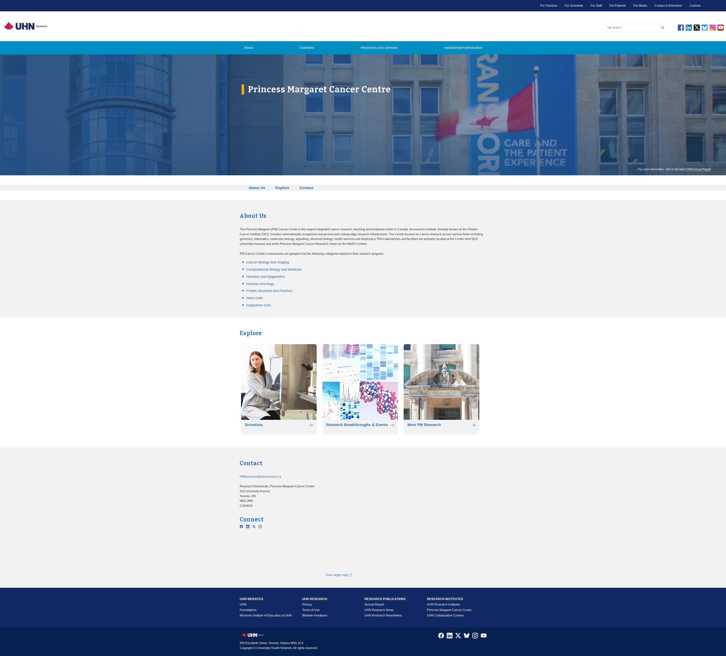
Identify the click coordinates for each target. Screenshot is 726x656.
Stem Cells (254, 298)
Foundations (248, 610)
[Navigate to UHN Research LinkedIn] (449, 636)
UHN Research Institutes (443, 604)
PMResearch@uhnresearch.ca (260, 476)
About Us (257, 188)
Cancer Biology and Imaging (267, 262)
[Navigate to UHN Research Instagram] (475, 636)
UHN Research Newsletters (383, 615)
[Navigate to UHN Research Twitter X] (458, 636)
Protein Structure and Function (269, 291)
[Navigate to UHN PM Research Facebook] (241, 526)
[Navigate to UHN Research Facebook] (441, 636)
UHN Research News (379, 610)
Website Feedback (314, 615)
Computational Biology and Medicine (274, 269)
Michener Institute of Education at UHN (266, 615)
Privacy (307, 604)
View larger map (337, 575)
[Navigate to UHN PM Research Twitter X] (254, 526)
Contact (306, 188)
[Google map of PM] (405, 523)
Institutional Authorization (463, 48)
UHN (243, 604)
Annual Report (374, 604)
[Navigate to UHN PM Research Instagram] (260, 526)
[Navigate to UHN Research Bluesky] (466, 636)
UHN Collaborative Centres (445, 615)
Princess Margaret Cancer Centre (449, 610)
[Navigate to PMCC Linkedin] (247, 526)
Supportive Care (258, 305)
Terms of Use (311, 610)
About (248, 48)
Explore (282, 188)
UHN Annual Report (698, 169)
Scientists (306, 48)
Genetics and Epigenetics (265, 277)
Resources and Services (379, 48)
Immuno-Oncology (260, 284)
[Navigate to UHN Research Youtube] (483, 636)
